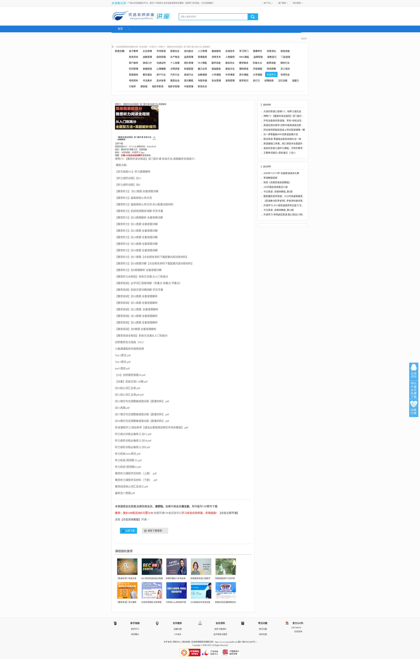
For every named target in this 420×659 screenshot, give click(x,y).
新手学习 (135, 629)
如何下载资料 (220, 629)
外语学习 (153, 47)
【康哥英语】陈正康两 (126, 602)
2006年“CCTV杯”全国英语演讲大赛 (281, 173)
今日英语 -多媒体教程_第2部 (278, 191)
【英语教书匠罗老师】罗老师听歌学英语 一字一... (288, 201)
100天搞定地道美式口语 (275, 187)
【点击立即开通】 (228, 513)
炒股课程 (154, 35)
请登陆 (159, 506)
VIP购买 (292, 35)
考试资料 (206, 35)
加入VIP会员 (413, 390)
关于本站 (168, 642)
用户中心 (267, 3)
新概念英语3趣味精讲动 (225, 602)
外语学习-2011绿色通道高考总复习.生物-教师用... (288, 205)
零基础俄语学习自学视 (225, 578)
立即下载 (130, 530)
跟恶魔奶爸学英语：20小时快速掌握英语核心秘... (288, 196)
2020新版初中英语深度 (200, 602)
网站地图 (186, 642)
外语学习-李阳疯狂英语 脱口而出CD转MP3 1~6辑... (289, 214)
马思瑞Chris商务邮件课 (176, 602)
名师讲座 (120, 35)
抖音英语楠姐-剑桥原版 (151, 602)
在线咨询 (413, 372)
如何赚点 (135, 634)
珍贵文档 (241, 35)
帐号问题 (263, 629)
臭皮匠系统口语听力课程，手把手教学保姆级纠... (288, 148)
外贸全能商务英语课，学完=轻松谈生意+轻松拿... (288, 120)
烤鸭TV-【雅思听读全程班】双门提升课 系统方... (288, 116)
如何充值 (263, 634)
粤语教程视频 (270, 178)
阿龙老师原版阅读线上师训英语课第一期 (284, 130)
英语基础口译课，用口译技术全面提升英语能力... (288, 143)
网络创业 (137, 35)
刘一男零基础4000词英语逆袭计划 (280, 134)
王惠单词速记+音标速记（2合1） (280, 153)
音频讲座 (258, 35)
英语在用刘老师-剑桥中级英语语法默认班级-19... (288, 125)
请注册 (185, 506)
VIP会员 (177, 634)
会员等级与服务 (220, 634)
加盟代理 (178, 629)
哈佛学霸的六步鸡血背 (176, 578)
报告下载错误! (155, 530)
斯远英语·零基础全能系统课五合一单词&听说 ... (287, 139)
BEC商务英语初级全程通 (152, 578)
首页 (120, 28)
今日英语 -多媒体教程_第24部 (278, 210)
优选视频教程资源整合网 (127, 47)
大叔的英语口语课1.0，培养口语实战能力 (284, 111)
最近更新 (275, 35)
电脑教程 (189, 35)
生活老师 (172, 35)
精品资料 (223, 35)
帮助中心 (177, 642)
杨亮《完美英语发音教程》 (277, 182)
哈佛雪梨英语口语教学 (200, 578)
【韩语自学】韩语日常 (126, 578)
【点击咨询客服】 (130, 519)
